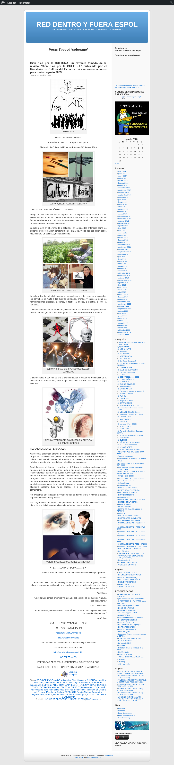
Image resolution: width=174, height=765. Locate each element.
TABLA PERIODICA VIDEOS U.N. (131, 657)
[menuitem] (3, 2)
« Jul (117, 163)
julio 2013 (122, 200)
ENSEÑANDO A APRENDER (93, 685)
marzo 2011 (122, 266)
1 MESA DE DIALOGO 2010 (129, 412)
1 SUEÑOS (122, 440)
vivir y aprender (124, 664)
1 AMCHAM (122, 351)
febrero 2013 (123, 211)
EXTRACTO (45, 687)
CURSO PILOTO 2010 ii (127, 488)
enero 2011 (122, 271)
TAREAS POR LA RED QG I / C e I (131, 553)
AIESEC (121, 603)
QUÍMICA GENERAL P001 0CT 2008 (132, 544)
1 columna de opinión (126, 372)
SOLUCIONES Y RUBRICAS (129, 549)
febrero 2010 (123, 297)
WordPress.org (124, 718)
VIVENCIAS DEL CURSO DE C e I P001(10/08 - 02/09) (131, 685)
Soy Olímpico (123, 551)
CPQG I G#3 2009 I (126, 476)
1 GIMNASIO (123, 398)
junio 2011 (122, 259)
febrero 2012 (123, 240)
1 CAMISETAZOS (125, 367)
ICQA (96, 687)
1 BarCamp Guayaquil (127, 361)
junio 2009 (122, 316)
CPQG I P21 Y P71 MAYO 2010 (131, 478)
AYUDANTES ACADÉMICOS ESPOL (132, 458)
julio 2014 (122, 171)
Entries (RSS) (78, 757)
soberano (70, 694)
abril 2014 (122, 178)
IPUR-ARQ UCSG (125, 641)
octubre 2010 (123, 278)
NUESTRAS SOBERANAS (128, 516)
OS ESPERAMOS (68, 657)
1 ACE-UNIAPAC (124, 349)
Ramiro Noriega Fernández (89, 692)
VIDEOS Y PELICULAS (127, 562)
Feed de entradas (125, 713)
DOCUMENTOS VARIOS (127, 492)
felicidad (55, 687)
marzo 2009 (123, 323)
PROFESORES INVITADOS (129, 520)
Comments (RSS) (94, 757)
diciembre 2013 (124, 188)
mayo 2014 (122, 176)
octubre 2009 (123, 306)
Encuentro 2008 (124, 497)
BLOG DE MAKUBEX (126, 608)
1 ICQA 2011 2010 (125, 401)
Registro (121, 708)
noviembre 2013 (124, 190)
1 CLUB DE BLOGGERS (56, 699)
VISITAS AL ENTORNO (127, 565)
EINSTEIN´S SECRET (126, 622)
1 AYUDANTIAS (124, 358)
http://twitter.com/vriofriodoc (68, 633)
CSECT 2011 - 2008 (126, 481)
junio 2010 (122, 287)
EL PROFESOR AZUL (126, 627)
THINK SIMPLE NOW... (127, 587)
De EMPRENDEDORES (127, 620)
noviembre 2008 (124, 332)
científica (102, 680)
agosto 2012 (123, 226)
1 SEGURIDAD (124, 438)
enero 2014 (122, 185)
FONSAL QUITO (124, 632)
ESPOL (35, 687)
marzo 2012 (123, 238)
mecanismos (79, 690)
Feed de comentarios (126, 715)
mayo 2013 (122, 204)
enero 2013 (122, 214)
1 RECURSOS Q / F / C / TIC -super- (132, 601)
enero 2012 (122, 242)
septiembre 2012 (125, 223)
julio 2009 (122, 313)
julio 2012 (122, 228)
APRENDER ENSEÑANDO (47, 680)
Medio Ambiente (124, 507)
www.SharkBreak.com (131, 87)
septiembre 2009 (125, 309)
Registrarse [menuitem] (25, 2)
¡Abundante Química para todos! (131, 598)
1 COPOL (122, 375)
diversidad (85, 682)
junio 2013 (122, 202)
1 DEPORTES (123, 382)
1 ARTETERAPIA (125, 356)
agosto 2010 (123, 283)
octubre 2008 (123, 335)
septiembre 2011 (124, 252)
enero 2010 (122, 299)
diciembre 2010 (124, 273)
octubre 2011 (123, 249)
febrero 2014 (123, 183)
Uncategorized (124, 560)
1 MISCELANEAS (76, 699)
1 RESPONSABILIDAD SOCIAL (130, 435)
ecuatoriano (35, 685)
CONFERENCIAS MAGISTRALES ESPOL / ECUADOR (131, 472)
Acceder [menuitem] (11, 2)
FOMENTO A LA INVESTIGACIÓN (131, 500)
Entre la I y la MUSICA (127, 577)
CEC (120, 461)
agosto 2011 (123, 254)
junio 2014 (122, 173)
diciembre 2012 (124, 216)
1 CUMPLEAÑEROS (126, 379)
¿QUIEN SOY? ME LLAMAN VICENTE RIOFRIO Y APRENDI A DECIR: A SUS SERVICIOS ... (130, 699)
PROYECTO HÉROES (127, 582)
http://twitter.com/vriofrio (68, 638)
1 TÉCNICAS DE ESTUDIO (129, 442)
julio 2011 (122, 256)
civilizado (38, 682)
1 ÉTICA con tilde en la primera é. (131, 391)
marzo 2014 (123, 181)
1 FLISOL (122, 396)
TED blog (122, 659)
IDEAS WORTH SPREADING (129, 638)
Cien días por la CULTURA (84, 680)
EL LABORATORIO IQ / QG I (129, 625)
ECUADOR (96, 682)
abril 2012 (122, 235)
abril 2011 (122, 264)
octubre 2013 (123, 192)
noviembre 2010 (124, 275)
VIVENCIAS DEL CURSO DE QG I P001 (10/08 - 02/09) (131, 689)
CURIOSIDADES (124, 485)
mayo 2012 (122, 233)
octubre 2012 (123, 221)
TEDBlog (121, 662)
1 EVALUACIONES (125, 394)
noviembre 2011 (124, 247)
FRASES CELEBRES (70, 687)
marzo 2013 (123, 209)
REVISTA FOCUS (125, 654)
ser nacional (59, 694)
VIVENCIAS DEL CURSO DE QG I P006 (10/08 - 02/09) (131, 694)
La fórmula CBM (124, 643)
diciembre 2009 (124, 302)
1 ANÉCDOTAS (124, 354)
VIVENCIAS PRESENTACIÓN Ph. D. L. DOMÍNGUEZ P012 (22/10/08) (132, 681)
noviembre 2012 (124, 219)
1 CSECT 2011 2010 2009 (128, 377)
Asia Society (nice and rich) (128, 606)
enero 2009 (122, 328)
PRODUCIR (70, 692)
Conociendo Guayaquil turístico (130, 617)
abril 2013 (122, 207)
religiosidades (37, 694)
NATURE (121, 645)
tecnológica (80, 694)
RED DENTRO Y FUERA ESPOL (87, 24)
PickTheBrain (123, 652)
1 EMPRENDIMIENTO (126, 384)
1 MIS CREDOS (124, 417)
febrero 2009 (123, 325)
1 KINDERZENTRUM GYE (128, 405)
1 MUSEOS (122, 421)
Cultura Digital (73, 682)
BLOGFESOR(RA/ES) (126, 610)
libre (46, 690)
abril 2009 (122, 321)
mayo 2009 (122, 318)
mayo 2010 (122, 290)
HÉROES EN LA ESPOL (127, 502)
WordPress (109, 755)
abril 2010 (122, 292)
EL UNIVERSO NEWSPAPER (129, 575)
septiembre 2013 (125, 195)
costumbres (49, 682)
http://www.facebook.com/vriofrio (68, 652)
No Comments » (93, 699)
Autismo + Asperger (125, 456)
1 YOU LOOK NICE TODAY (129, 449)
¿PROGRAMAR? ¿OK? (127, 572)
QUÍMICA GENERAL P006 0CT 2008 (132, 546)
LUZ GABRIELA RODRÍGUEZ (129, 580)
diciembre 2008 (124, 330)
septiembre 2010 (125, 280)
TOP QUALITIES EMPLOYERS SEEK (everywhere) (130, 557)
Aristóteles (66, 680)
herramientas (87, 687)
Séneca (48, 694)
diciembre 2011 (124, 245)
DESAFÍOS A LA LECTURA (129, 490)
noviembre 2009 (124, 304)
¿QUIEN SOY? (124, 347)
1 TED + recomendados (127, 445)
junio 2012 (122, 230)
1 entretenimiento (125, 386)
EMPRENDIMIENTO (126, 495)
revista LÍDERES (124, 584)
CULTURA (60, 682)
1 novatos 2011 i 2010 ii (127, 424)
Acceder (121, 711)
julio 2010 (122, 285)
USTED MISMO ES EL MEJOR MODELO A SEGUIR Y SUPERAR (130, 672)
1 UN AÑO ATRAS (125, 447)
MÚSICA (121, 513)
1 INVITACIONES (125, 403)
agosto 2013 (123, 197)
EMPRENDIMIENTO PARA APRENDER (60, 685)
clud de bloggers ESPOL (128, 613)
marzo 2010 (123, 294)
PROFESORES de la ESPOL (129, 518)
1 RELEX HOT (124, 429)
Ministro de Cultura (55, 692)
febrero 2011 (123, 268)
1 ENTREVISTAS (125, 389)
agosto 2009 (123, 311)
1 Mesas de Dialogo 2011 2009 (130, 414)
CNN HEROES (124, 615)
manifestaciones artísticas (61, 690)
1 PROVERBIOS (124, 426)
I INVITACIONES (124, 504)
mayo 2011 (122, 261)
